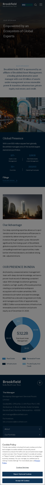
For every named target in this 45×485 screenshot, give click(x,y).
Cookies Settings (22, 467)
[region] (22, 461)
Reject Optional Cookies (22, 474)
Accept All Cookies (22, 481)
